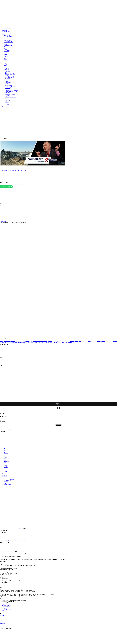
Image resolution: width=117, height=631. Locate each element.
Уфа (4, 67)
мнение (17, 342)
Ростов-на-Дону (6, 69)
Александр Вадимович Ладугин (9, 38)
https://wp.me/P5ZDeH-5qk (4, 615)
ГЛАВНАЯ (3, 610)
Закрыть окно (2, 623)
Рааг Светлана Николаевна (8, 43)
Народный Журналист (7, 78)
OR (2, 473)
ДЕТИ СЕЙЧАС (6, 72)
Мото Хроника (7, 88)
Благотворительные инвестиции (9, 479)
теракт (51, 342)
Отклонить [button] (5, 629)
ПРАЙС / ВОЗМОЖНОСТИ (6, 605)
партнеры (5, 608)
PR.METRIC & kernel (7, 477)
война (98, 341)
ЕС (31, 341)
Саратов (5, 458)
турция (67, 342)
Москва (45, 341)
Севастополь (6, 64)
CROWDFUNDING (5, 30)
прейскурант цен (4, 475)
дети (101, 341)
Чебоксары (5, 58)
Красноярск (5, 60)
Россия (61, 341)
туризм (63, 342)
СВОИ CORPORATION (7, 609)
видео (94, 341)
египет (103, 341)
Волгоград (5, 54)
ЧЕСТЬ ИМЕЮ (7, 81)
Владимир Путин (19, 341)
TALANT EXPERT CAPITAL (6, 28)
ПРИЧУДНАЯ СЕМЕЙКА (9, 76)
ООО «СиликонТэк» (8, 41)
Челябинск (5, 57)
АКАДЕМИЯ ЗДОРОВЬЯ (8, 480)
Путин (55, 341)
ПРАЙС (3, 106)
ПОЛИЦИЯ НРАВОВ (8, 82)
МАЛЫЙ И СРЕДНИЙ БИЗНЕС (10, 97)
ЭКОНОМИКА (6, 51)
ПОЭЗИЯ (7, 102)
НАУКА (5, 48)
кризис (12, 342)
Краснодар (5, 59)
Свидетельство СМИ (5, 604)
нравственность (25, 342)
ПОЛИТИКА (6, 49)
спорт (46, 342)
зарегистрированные (5, 184)
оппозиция (29, 342)
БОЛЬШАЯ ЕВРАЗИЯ (7, 482)
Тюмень (5, 66)
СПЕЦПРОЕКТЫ (4, 476)
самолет (38, 342)
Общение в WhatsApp (7, 186)
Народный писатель (7, 79)
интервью (109, 341)
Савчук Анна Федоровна (7, 39)
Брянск (5, 53)
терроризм (55, 342)
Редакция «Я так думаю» (6, 606)
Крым (41, 341)
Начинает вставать (4, 418)
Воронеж (5, 55)
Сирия (76, 341)
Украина (84, 341)
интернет (115, 341)
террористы (59, 342)
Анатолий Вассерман (7, 341)
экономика (71, 342)
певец (32, 342)
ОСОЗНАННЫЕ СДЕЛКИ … (6, 31)
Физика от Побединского (8, 45)
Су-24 (80, 341)
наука (21, 342)
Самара (5, 63)
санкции (42, 342)
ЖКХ (6, 96)
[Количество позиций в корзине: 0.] (1, 353)
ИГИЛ (37, 341)
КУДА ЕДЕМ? (7, 92)
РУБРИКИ (3, 448)
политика (35, 342)
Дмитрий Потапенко (27, 341)
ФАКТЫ (6, 101)
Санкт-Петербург (6, 68)
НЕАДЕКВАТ (7, 83)
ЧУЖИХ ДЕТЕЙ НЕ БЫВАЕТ (10, 94)
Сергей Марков (72, 341)
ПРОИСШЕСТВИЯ (7, 50)
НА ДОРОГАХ (7, 98)
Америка (1, 341)
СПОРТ (5, 451)
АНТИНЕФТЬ (6, 481)
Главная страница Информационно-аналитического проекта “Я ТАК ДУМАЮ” (14, 170)
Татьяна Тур (5, 44)
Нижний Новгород (7, 464)
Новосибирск (6, 61)
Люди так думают (8, 100)
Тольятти (5, 65)
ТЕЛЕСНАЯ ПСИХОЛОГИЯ (10, 86)
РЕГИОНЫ (3, 454)
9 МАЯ (5, 483)
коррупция (5, 342)
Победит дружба (3, 421)
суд (49, 342)
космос (9, 342)
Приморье (5, 52)
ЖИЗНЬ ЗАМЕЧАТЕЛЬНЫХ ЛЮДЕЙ (11, 90)
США (67, 341)
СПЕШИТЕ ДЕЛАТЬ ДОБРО (10, 74)
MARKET (3, 29)
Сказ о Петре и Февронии (9, 77)
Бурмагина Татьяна (7, 35)
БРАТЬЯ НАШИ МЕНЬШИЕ (8, 484)
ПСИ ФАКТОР (7, 95)
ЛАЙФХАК (7, 104)
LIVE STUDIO (4, 105)
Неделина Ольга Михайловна (8, 37)
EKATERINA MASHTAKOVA (8, 42)
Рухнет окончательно (4, 420)
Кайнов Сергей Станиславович (8, 36)
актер (89, 341)
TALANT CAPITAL (7, 71)
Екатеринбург (6, 56)
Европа (34, 341)
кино (1, 342)
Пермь (5, 455)
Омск (4, 62)
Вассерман (13, 341)
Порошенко (50, 341)
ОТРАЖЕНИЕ (7, 103)
